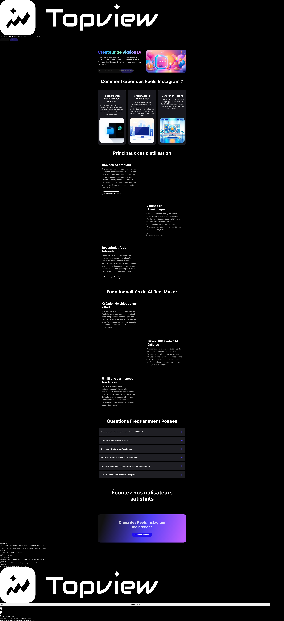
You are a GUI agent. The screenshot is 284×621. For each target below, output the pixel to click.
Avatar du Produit (17, 548)
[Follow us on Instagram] (142, 610)
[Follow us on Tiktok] (142, 615)
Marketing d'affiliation (11, 559)
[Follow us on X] (142, 606)
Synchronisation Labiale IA (39, 548)
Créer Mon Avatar (27, 548)
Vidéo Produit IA (24, 545)
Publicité (2, 559)
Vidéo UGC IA (32, 545)
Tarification (42, 37)
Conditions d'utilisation (21, 566)
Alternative (32, 563)
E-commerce (20, 559)
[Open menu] (1, 42)
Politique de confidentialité (7, 566)
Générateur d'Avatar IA (6, 548)
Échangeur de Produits (6, 556)
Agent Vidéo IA (4, 545)
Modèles (23, 36)
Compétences (31, 37)
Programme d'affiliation (9, 563)
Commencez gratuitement (111, 193)
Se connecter (5, 39)
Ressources (17, 36)
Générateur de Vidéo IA (6, 552)
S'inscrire (14, 39)
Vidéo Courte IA (17, 552)
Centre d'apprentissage (22, 563)
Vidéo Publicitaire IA (14, 545)
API (37, 37)
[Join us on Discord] (142, 613)
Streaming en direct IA (38, 559)
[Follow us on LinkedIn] (142, 608)
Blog (1, 563)
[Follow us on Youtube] (142, 612)
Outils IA (10, 36)
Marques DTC (28, 559)
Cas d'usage (3, 36)
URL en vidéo (40, 545)
